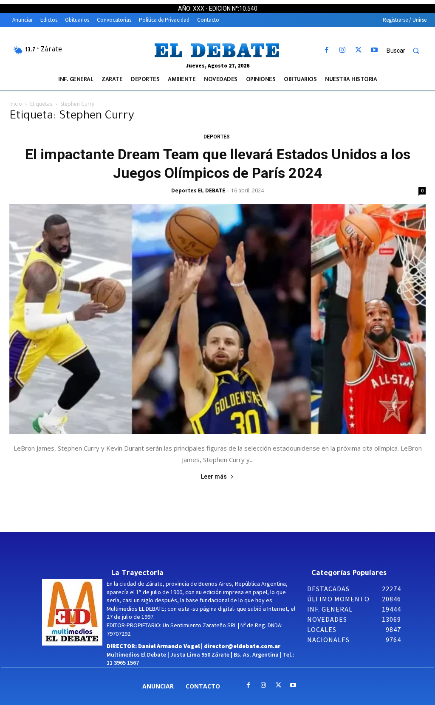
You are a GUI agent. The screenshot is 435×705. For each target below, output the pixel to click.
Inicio (15, 103)
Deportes (216, 137)
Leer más (214, 476)
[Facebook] (327, 50)
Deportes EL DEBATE (198, 190)
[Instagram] (342, 50)
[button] (407, 50)
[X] (358, 50)
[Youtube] (374, 50)
